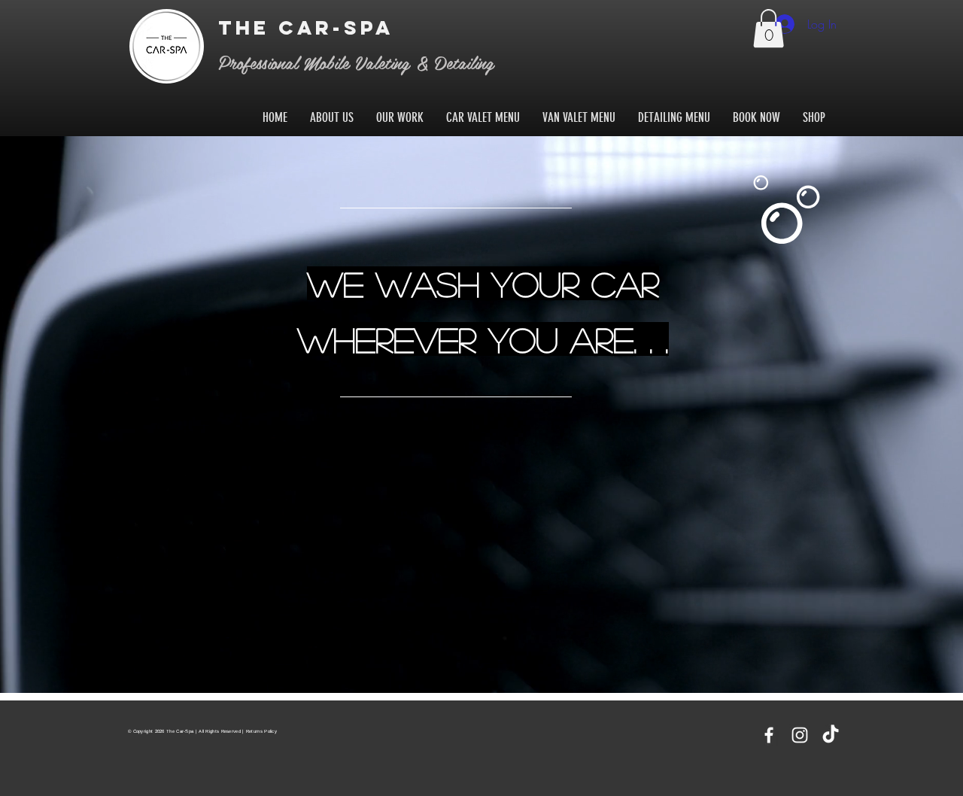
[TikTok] (830, 735)
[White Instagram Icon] (799, 735)
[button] (768, 28)
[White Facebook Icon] (768, 735)
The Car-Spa (310, 27)
